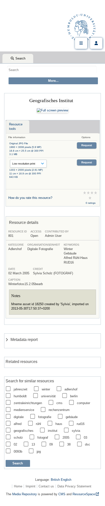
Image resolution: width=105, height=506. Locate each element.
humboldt (20, 396)
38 (69, 444)
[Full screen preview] (52, 110)
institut (52, 431)
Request (86, 145)
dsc (87, 444)
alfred (17, 424)
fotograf (42, 437)
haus (58, 424)
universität (48, 396)
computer (83, 403)
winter (46, 389)
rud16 (80, 424)
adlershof (70, 389)
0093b (18, 451)
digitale (19, 417)
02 (15, 444)
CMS (61, 494)
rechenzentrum (59, 410)
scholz (18, 437)
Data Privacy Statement (74, 486)
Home (18, 486)
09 (51, 444)
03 (85, 437)
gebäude (72, 417)
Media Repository (24, 494)
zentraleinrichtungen (28, 403)
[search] (51, 70)
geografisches (23, 431)
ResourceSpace (84, 494)
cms (59, 403)
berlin (74, 396)
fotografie (44, 417)
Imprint (30, 486)
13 (33, 444)
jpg (39, 451)
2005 (66, 437)
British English (61, 480)
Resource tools (15, 126)
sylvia (76, 431)
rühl (38, 424)
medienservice (24, 410)
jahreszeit (20, 389)
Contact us (46, 486)
